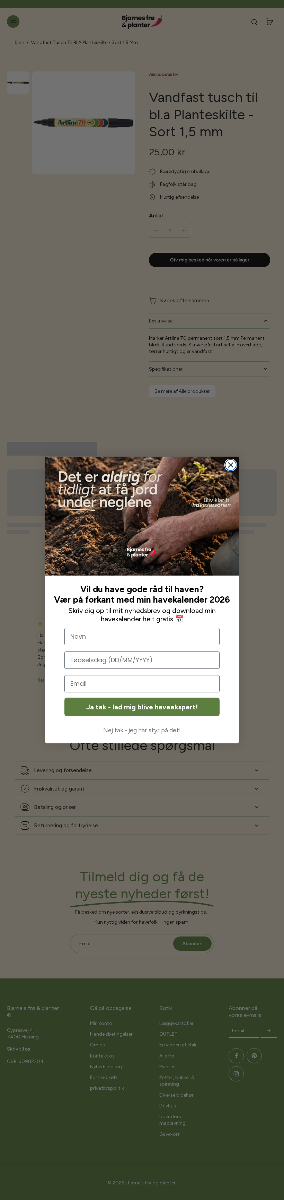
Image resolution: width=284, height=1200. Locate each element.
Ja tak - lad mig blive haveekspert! (142, 707)
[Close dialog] (230, 464)
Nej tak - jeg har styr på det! (142, 730)
